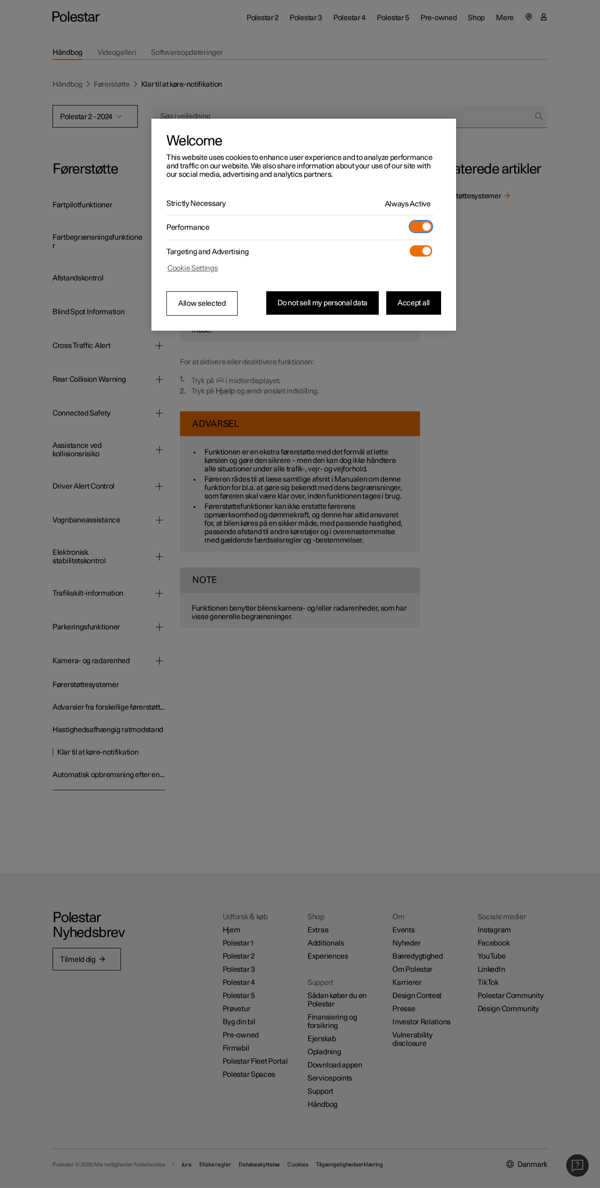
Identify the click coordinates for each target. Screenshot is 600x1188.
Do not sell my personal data (323, 303)
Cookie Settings (192, 268)
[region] (303, 225)
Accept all (414, 303)
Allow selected (202, 303)
